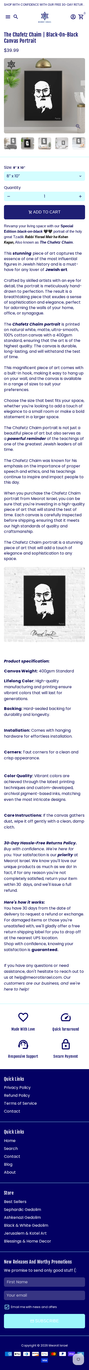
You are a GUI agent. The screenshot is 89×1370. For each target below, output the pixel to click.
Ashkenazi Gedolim (22, 1217)
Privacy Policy (17, 1087)
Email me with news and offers (34, 1307)
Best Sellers (15, 1201)
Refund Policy (17, 1095)
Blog (8, 1164)
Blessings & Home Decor (27, 1241)
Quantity (12, 187)
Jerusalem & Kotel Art (25, 1233)
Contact (12, 1111)
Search (11, 1148)
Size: (14, 167)
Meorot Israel (58, 1345)
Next (80, 95)
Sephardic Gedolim (22, 1209)
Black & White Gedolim (26, 1225)
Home (10, 1140)
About (10, 1172)
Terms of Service (20, 1103)
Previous (8, 95)
